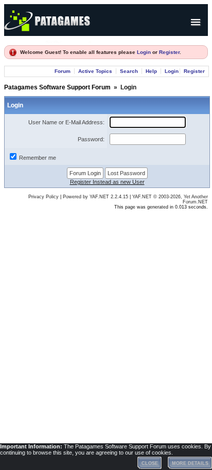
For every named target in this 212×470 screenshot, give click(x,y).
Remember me (37, 158)
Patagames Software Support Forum (57, 87)
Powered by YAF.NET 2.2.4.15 (96, 196)
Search (129, 71)
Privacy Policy (43, 196)
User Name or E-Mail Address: (66, 122)
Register (169, 52)
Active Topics (95, 71)
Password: (91, 139)
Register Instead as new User (107, 182)
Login (144, 52)
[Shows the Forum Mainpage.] (68, 40)
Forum (62, 71)
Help (151, 71)
